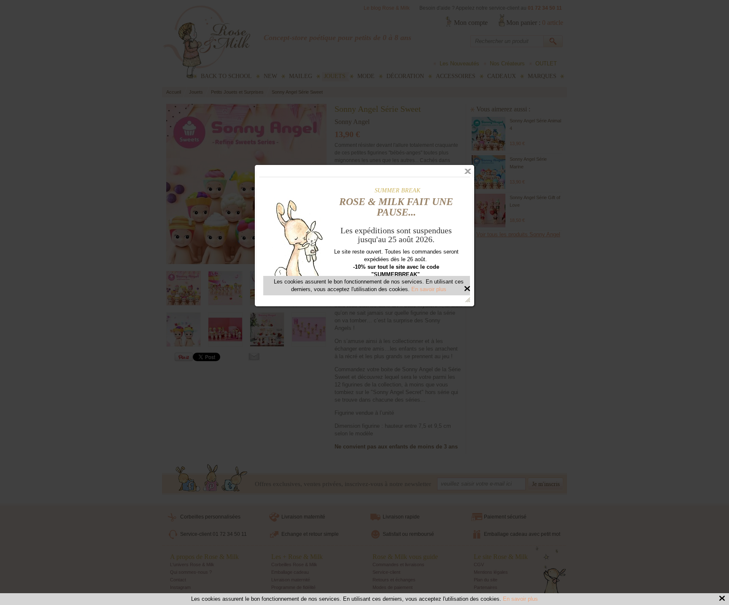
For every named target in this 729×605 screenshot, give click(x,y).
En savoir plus (520, 599)
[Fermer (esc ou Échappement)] (467, 171)
